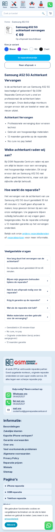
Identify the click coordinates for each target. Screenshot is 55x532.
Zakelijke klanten (12, 431)
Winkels (7, 467)
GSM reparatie (14, 492)
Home (7, 22)
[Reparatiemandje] (50, 13)
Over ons (8, 444)
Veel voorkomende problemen (20, 449)
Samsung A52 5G (20, 22)
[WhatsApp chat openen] (49, 526)
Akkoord (11, 525)
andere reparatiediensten (35, 233)
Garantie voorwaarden (16, 440)
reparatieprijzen (15, 237)
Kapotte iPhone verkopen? (18, 435)
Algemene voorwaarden (16, 453)
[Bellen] (50, 4)
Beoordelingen (11, 426)
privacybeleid (11, 519)
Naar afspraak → (27, 65)
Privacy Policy (11, 458)
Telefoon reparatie (16, 498)
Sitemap (7, 471)
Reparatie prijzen (12, 462)
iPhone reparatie (15, 486)
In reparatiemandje (27, 57)
